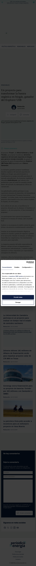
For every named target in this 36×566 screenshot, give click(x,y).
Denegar (18, 302)
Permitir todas (18, 297)
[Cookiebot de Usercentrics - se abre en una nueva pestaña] (26, 262)
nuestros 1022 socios (16, 276)
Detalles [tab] (16, 267)
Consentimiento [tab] (7, 267)
